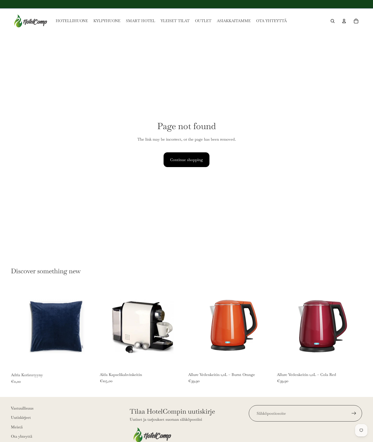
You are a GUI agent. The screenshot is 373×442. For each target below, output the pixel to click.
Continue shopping (186, 159)
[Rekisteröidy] (354, 413)
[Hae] (333, 21)
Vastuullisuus (22, 408)
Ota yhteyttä (21, 436)
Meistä (17, 426)
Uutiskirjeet (21, 417)
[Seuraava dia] (88, 327)
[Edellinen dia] (19, 327)
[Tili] (344, 21)
